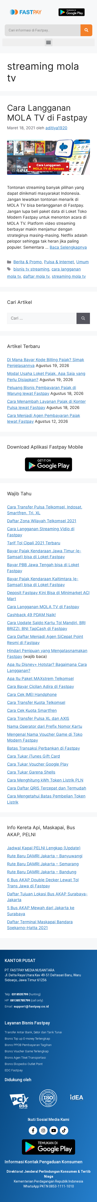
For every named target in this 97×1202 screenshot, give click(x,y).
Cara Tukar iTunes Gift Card (33, 756)
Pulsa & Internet (59, 261)
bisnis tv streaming (31, 269)
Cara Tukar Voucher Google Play (37, 764)
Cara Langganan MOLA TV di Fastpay (47, 112)
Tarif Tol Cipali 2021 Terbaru (33, 543)
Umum (82, 261)
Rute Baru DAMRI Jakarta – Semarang (43, 864)
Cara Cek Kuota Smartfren (32, 710)
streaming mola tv (69, 276)
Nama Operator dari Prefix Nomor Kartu (44, 726)
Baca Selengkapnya (68, 247)
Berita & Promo (27, 261)
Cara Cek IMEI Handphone (32, 694)
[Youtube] (53, 1130)
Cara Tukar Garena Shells (31, 772)
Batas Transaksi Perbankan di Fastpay (43, 748)
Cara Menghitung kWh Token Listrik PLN (45, 780)
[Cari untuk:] (42, 318)
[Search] (86, 30)
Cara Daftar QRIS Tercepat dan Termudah (46, 788)
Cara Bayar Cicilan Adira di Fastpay (40, 686)
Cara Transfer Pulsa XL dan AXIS (38, 718)
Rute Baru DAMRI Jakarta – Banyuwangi (44, 856)
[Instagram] (43, 1130)
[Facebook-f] (33, 1130)
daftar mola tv (36, 276)
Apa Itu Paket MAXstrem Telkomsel (40, 678)
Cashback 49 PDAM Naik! (31, 614)
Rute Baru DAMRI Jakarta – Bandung (41, 872)
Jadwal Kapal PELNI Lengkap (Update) (44, 848)
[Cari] (83, 318)
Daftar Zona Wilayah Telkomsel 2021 (41, 521)
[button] (49, 42)
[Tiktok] (64, 1130)
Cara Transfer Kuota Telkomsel (36, 702)
